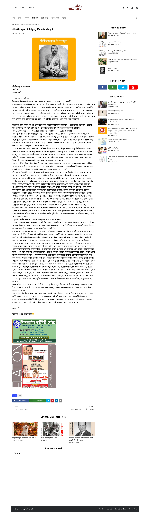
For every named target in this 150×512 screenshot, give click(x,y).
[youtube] (136, 8)
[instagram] (132, 8)
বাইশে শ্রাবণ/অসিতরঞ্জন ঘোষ (115, 111)
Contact (30, 8)
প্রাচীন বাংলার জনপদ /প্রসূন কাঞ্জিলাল (117, 139)
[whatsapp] (112, 87)
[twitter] (127, 8)
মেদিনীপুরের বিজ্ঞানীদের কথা (114, 148)
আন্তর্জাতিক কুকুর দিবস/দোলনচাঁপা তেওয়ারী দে (23, 438)
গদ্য (18, 24)
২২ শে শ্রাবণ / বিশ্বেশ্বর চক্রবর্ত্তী (117, 51)
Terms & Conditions (121, 509)
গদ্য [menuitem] (13, 18)
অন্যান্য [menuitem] (64, 18)
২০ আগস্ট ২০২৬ (112, 68)
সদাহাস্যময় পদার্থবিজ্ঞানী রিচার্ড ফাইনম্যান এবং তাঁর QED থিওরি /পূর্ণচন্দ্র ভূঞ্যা (81, 439)
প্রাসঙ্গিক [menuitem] (26, 18)
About (22, 8)
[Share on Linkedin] (56, 400)
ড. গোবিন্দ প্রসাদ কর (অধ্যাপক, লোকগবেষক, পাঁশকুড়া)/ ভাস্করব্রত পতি (121, 103)
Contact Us (109, 509)
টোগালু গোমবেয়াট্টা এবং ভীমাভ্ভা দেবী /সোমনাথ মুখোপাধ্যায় (122, 33)
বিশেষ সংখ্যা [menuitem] (44, 18)
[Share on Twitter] (48, 400)
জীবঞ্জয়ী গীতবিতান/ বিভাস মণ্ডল (49, 438)
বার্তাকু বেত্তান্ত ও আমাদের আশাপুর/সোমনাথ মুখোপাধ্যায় (122, 59)
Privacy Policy (133, 509)
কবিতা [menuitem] (19, 18)
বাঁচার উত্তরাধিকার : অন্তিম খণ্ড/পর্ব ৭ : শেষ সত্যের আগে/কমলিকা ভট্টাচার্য (121, 121)
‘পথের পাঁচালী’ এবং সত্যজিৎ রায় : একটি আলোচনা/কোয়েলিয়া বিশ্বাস (123, 158)
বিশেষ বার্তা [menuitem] (35, 18)
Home (15, 8)
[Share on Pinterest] (52, 400)
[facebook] (123, 8)
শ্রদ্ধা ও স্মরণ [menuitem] (55, 18)
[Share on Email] (60, 400)
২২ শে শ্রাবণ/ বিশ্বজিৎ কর (115, 42)
